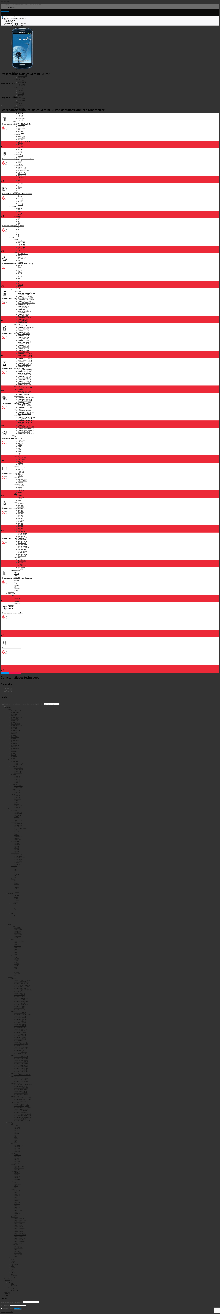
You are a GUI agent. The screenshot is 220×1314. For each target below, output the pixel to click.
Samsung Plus (15, 1102)
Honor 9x (17, 776)
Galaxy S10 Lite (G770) (21, 1101)
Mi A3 (16, 1182)
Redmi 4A (17, 1213)
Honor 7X (17, 779)
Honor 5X (17, 782)
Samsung (10, 977)
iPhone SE (14, 743)
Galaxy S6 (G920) (19, 1003)
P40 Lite (16, 826)
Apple (9, 709)
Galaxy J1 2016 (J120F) (21, 1071)
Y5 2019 (16, 890)
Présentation (8, 21)
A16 (15, 968)
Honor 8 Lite (18, 773)
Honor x (13, 774)
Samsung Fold (15, 1073)
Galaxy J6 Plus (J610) (20, 1119)
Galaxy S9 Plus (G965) (21, 1111)
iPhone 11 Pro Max (16, 725)
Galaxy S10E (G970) (20, 991)
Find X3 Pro (17, 928)
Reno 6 (16, 942)
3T (15, 911)
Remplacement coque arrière (13, 538)
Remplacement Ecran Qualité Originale (16, 124)
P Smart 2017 (18, 862)
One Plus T (14, 903)
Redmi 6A (17, 1207)
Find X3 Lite (17, 931)
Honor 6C (17, 791)
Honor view (14, 761)
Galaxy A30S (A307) (20, 1027)
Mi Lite (13, 1143)
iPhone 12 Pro (15, 719)
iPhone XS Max (15, 730)
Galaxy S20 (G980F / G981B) (23, 990)
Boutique (7, 1293)
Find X (13, 926)
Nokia (13, 1277)
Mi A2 (16, 1186)
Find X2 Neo (18, 934)
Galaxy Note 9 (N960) (21, 1089)
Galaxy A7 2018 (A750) (21, 1044)
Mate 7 (16, 849)
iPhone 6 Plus (15, 748)
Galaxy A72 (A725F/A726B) (22, 1014)
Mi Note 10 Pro (19, 1168)
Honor (9, 760)
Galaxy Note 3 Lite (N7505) (22, 1099)
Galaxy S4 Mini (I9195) (21, 1080)
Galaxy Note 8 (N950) (21, 1091)
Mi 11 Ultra (17, 1127)
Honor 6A (17, 807)
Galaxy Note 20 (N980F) (21, 1086)
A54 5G (16, 964)
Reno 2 (16, 951)
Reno (12, 939)
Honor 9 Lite (18, 771)
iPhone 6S (14, 746)
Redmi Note (14, 1217)
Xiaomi (10, 1122)
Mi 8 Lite (17, 1151)
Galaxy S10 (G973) (20, 993)
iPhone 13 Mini (15, 714)
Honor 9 (16, 800)
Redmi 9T (17, 1192)
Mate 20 (17, 843)
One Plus (10, 893)
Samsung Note (15, 1083)
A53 (15, 967)
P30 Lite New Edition (20, 828)
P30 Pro (16, 817)
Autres (13, 794)
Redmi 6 (16, 1209)
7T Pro (16, 900)
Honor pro (14, 784)
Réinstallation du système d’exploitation (17, 194)
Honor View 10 (18, 764)
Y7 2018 (16, 885)
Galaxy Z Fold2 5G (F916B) (22, 1075)
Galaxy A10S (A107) (20, 1037)
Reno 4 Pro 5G (18, 944)
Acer (12, 1259)
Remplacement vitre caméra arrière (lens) (17, 264)
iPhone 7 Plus (15, 740)
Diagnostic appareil (9, 438)
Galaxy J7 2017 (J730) (21, 1058)
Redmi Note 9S (18, 1226)
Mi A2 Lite (17, 1184)
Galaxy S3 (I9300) (19, 1009)
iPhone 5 (13, 755)
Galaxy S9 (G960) (19, 995)
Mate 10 (17, 844)
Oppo (9, 924)
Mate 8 (16, 848)
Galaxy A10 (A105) (20, 1039)
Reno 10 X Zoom (19, 941)
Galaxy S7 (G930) (19, 1000)
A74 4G (16, 960)
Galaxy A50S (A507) (20, 1021)
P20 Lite (16, 831)
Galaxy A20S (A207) (20, 1031)
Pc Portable (14, 1289)
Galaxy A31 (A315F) (20, 1026)
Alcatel (13, 1261)
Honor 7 (16, 804)
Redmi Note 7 (18, 1240)
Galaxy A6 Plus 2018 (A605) (22, 1117)
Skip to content (5, 1)
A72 (15, 962)
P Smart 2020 (18, 856)
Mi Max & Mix (15, 1171)
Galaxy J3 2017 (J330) (21, 1066)
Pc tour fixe (14, 1290)
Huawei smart (15, 853)
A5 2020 (17, 973)
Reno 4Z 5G (17, 946)
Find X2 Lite (17, 936)
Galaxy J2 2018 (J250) (21, 1068)
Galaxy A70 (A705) (20, 1017)
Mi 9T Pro (17, 1160)
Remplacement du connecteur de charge (17, 578)
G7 (15, 882)
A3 (15, 975)
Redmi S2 (17, 1202)
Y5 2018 (16, 892)
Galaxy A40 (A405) (20, 1024)
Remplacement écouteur (11, 473)
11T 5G (16, 1125)
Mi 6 (15, 1140)
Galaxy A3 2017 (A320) (21, 1050)
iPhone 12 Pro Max (16, 717)
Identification (17, 1308)
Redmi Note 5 (18, 1243)
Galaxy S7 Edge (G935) (21, 998)
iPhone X (13, 735)
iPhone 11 (14, 728)
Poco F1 (16, 1256)
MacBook (14, 1285)
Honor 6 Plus (18, 805)
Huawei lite (14, 822)
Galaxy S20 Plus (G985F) (21, 1106)
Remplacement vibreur (10, 333)
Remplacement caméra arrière (13, 508)
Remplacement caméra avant (13, 368)
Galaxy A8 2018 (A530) (21, 1042)
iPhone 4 (13, 758)
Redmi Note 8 (18, 1236)
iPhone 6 (13, 750)
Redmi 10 (17, 1191)
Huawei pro (14, 810)
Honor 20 (17, 795)
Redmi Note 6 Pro (19, 1241)
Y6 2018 (16, 888)
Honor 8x (17, 777)
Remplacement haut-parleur (12, 613)
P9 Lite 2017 (18, 836)
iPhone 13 (14, 715)
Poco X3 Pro (18, 1246)
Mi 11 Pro (17, 1156)
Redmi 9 (16, 1197)
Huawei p (14, 866)
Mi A (12, 1181)
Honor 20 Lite (18, 768)
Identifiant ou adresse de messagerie (12, 1302)
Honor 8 (16, 802)
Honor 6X (17, 781)
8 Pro (16, 898)
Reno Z (16, 952)
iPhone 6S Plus (15, 745)
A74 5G (16, 959)
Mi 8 (15, 1137)
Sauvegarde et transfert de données (15, 403)
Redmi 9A (17, 1195)
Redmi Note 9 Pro (19, 1228)
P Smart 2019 (18, 861)
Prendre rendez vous (15, 673)
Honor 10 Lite (18, 769)
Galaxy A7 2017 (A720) (21, 1045)
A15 (15, 970)
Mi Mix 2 (17, 1179)
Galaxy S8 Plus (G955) (21, 1112)
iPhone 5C (14, 753)
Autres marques (12, 1257)
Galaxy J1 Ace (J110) (20, 1070)
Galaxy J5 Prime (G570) (21, 1062)
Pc (8, 1287)
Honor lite (14, 766)
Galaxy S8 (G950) (19, 996)
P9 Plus (16, 874)
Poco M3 (17, 1251)
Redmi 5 (16, 1212)
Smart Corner (5, 11)
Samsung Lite (15, 1096)
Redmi (13, 1189)
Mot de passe (5, 1305)
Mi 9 (15, 1135)
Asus (12, 1262)
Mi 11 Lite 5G (18, 1145)
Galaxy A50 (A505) (20, 1022)
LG (12, 1274)
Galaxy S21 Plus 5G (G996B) (22, 1104)
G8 (15, 880)
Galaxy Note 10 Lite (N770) (22, 1097)
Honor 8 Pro (18, 787)
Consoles (7, 1292)
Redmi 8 (16, 1200)
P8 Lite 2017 (18, 840)
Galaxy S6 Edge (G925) (21, 1001)
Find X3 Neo (18, 929)
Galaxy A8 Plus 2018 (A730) (22, 1115)
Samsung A (14, 1011)
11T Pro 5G (17, 1155)
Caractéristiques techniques (13, 25)
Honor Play (17, 799)
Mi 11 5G (17, 1130)
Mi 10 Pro (17, 1158)
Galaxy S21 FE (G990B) (21, 983)
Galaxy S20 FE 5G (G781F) (22, 986)
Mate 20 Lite (18, 823)
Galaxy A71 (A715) (20, 1016)
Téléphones (8, 707)
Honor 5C (17, 792)
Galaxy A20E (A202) (20, 1034)
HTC (12, 1269)
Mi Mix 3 (17, 1176)
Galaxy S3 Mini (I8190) (11, 18)
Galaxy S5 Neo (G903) (21, 1004)
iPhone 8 (13, 738)
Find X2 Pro (17, 933)
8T (15, 905)
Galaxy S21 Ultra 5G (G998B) (23, 980)
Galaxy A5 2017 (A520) (21, 1048)
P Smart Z (17, 864)
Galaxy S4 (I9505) (19, 1008)
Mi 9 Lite (17, 1150)
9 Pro (16, 897)
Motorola (14, 1275)
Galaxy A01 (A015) (20, 1053)
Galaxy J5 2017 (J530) (21, 1063)
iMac (12, 1284)
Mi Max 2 (17, 1174)
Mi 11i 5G (17, 1129)
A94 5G (16, 957)
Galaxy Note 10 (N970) (21, 1088)
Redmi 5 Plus (18, 1210)
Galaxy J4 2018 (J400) (21, 1065)
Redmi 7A (17, 1204)
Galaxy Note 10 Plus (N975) (22, 1107)
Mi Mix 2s (17, 1177)
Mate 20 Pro (18, 812)
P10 (15, 872)
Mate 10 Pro (18, 813)
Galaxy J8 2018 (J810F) (21, 1057)
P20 (15, 869)
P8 (15, 877)
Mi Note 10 (17, 1169)
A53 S (16, 965)
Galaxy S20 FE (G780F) (21, 988)
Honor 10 (17, 797)
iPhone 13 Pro (15, 712)
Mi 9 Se (16, 1133)
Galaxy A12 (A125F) (20, 1035)
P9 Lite (16, 835)
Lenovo (13, 1272)
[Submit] (5, 19)
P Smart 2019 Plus (19, 857)
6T (15, 908)
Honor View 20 (18, 763)
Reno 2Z (16, 949)
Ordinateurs (8, 1280)
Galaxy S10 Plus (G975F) (21, 1109)
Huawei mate (15, 841)
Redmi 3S (17, 1215)
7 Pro (16, 902)
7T (15, 906)
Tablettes (7, 1279)
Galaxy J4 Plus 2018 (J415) (22, 1120)
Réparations (8, 23)
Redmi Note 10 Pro (20, 1220)
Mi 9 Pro (17, 1161)
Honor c (13, 789)
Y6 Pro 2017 (18, 820)
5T (15, 910)
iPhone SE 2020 (15, 724)
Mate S (16, 851)
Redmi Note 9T (19, 1225)
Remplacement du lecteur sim (13, 298)
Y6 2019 (16, 887)
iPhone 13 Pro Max (16, 711)
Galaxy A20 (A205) (20, 1032)
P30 (15, 867)
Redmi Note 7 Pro (19, 1238)
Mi (12, 1124)
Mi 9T (16, 1132)
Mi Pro (13, 1153)
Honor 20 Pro (18, 786)
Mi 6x (16, 1138)
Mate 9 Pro (17, 815)
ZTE (12, 1271)
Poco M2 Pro (18, 1253)
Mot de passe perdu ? (7, 1312)
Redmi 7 (16, 1205)
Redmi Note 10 (18, 1223)
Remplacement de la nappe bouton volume (18, 159)
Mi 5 (15, 1142)
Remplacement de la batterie (13, 226)
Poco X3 (16, 1249)
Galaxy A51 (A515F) (20, 1019)
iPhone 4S (14, 756)
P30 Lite (16, 830)
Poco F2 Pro (18, 1254)
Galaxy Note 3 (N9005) (21, 1094)
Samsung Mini (15, 1076)
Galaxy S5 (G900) (19, 1006)
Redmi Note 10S (19, 1218)
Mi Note (13, 1164)
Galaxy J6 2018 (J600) (21, 1060)
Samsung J (14, 1055)
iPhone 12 (14, 722)
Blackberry (14, 1264)
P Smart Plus (18, 859)
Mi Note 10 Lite (19, 1166)
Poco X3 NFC (18, 1248)
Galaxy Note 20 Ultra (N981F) (23, 1084)
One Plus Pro (15, 895)
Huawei (10, 808)
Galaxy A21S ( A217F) (20, 1029)
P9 (15, 875)
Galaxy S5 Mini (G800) (21, 1078)
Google (13, 1267)
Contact (6, 1295)
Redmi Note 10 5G (19, 1222)
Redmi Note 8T (19, 1231)
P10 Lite (16, 833)
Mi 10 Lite (17, 1148)
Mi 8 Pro (17, 1163)
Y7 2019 (16, 884)
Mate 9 (16, 846)
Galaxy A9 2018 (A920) (21, 1040)
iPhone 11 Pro (15, 727)
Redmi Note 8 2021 (20, 1235)
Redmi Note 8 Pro (19, 1233)
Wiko (12, 1266)
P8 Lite (16, 838)
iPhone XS (14, 732)
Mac (9, 1282)
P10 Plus (17, 871)
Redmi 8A (17, 1199)
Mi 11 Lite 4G (18, 1146)
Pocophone (14, 1244)
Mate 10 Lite (18, 825)
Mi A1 (16, 1187)
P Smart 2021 (18, 854)
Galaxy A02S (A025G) (20, 1052)
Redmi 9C (17, 1194)
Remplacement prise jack (11, 648)
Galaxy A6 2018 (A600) (21, 1047)
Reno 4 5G (17, 947)
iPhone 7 (13, 742)
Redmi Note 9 (18, 1230)
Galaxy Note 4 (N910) (21, 1093)
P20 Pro (16, 818)
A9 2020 (17, 972)
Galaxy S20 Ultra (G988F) (22, 985)
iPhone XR (14, 733)
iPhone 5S (14, 751)
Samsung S (14, 978)
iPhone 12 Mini (15, 720)
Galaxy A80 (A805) (20, 1013)
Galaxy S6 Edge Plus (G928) (22, 1114)
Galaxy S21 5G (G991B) (21, 982)
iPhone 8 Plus (15, 737)
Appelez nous (5, 673)
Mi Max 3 (17, 1173)
